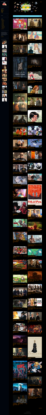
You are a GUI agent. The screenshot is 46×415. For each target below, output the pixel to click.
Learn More (2, 36)
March (3, 25)
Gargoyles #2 (30, 136)
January (3, 27)
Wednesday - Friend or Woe (18, 320)
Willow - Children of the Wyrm (34, 230)
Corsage (29, 358)
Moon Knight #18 (16, 391)
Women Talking (16, 78)
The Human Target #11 (32, 40)
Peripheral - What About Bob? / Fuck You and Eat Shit (20, 357)
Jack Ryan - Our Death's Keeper (19, 123)
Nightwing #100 (31, 147)
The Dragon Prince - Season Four (34, 333)
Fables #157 (30, 94)
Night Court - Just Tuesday (18, 53)
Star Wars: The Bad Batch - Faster (19, 161)
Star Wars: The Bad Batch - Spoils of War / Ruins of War (35, 398)
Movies (2, 9)
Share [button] (28, 55)
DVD (1, 10)
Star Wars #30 (15, 332)
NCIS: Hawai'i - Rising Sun (18, 173)
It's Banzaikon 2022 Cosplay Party (20, 284)
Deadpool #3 (30, 122)
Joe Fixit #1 (30, 373)
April (3, 24)
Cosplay (2, 12)
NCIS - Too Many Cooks (17, 308)
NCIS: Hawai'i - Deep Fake (17, 296)
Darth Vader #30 (31, 181)
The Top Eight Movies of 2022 (33, 159)
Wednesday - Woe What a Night (19, 41)
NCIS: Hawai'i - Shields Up (18, 90)
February (3, 26)
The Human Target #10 (32, 256)
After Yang (15, 111)
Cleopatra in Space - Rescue (18, 197)
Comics (2, 11)
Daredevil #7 (15, 214)
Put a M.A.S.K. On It (16, 228)
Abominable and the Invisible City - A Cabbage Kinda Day (20, 185)
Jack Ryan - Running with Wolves (34, 385)
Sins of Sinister (31, 54)
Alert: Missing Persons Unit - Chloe (35, 268)
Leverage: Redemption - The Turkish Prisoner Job (20, 136)
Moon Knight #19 (31, 170)
